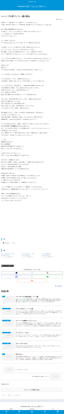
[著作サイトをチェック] (16, 272)
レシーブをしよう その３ (7, 253)
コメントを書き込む (32, 390)
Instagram (32, 409)
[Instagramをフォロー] (16, 276)
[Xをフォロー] (47, 272)
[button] (59, 281)
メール (53, 409)
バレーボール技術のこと (8, 265)
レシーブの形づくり (47, 253)
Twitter (11, 409)
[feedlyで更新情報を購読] (47, 276)
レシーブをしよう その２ (28, 253)
